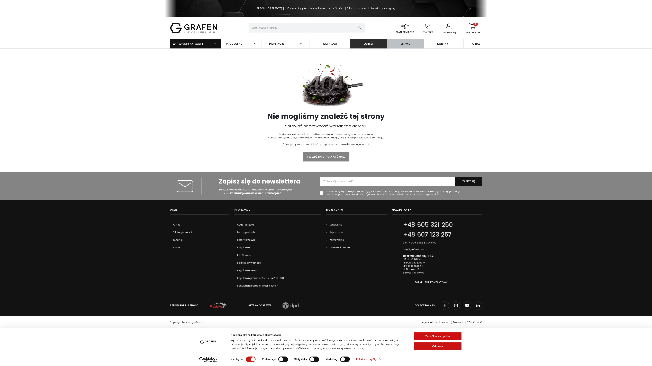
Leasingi (178, 240)
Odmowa (437, 346)
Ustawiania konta (340, 247)
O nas (176, 224)
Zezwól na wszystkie (437, 336)
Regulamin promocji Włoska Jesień (257, 285)
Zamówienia (337, 240)
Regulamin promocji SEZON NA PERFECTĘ (260, 278)
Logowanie (336, 224)
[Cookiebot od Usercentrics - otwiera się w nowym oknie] (208, 359)
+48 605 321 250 (428, 224)
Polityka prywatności (249, 263)
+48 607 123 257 (427, 234)
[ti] (450, 322)
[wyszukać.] (360, 28)
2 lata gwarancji (182, 232)
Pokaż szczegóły (366, 359)
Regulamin (243, 247)
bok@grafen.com (413, 249)
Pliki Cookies (244, 255)
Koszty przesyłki (246, 240)
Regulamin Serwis (247, 270)
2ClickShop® (474, 322)
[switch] (283, 359)
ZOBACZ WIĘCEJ (326, 1)
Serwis (176, 247)
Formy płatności (246, 232)
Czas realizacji (245, 224)
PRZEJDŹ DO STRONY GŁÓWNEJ (326, 156)
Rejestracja (336, 232)
